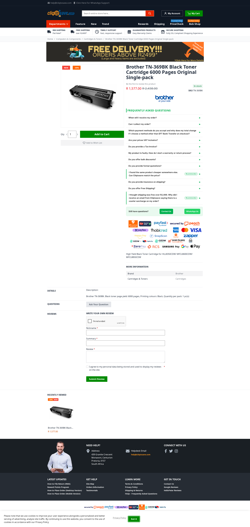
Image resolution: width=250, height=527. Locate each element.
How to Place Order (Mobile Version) (63, 493)
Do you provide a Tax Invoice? (142, 146)
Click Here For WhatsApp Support (92, 2)
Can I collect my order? (139, 124)
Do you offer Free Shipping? (141, 188)
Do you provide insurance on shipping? (146, 182)
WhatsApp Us (192, 211)
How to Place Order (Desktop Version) (64, 490)
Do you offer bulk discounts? (142, 159)
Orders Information (95, 487)
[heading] (66, 293)
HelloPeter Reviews (172, 490)
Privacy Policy (131, 487)
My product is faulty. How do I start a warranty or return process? (159, 153)
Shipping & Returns (134, 490)
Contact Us (166, 211)
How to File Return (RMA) (58, 484)
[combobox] (118, 13)
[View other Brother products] (164, 98)
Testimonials (92, 490)
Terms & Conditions (134, 484)
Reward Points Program (58, 487)
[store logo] (61, 13)
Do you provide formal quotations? (144, 166)
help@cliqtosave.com (61, 2)
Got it (134, 519)
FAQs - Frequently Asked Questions (141, 493)
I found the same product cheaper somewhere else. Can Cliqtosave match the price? (162, 174)
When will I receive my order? (142, 117)
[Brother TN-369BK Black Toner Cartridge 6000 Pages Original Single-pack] (62, 411)
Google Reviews (171, 487)
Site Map (90, 484)
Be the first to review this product (141, 84)
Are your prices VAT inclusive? (143, 140)
